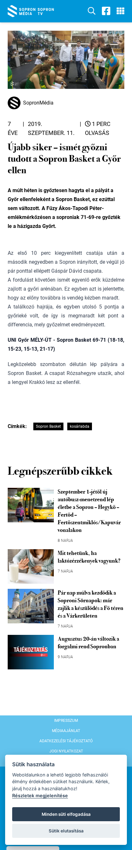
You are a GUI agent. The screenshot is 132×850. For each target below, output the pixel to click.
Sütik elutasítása (66, 830)
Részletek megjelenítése (40, 795)
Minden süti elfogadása (66, 814)
